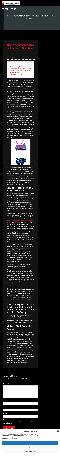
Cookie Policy (21, 455)
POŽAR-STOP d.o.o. (29, 455)
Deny (30, 447)
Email (5, 407)
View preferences (30, 451)
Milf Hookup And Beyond (17, 74)
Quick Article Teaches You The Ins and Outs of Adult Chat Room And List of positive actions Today (20, 70)
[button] (57, 431)
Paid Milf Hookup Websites (17, 67)
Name (5, 400)
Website (5, 413)
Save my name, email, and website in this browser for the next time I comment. (20, 423)
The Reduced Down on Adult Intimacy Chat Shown (20, 48)
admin (9, 57)
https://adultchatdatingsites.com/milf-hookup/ (20, 221)
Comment (6, 384)
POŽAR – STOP (9, 9)
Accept (30, 443)
